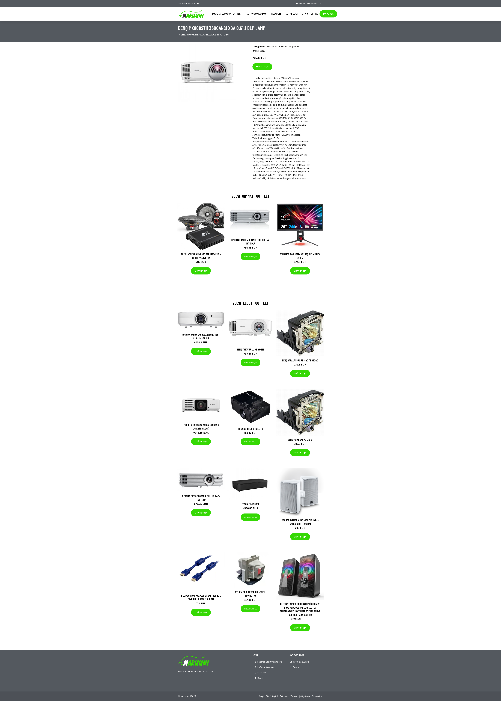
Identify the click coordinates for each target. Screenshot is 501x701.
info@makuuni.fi (314, 3)
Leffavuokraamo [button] (256, 13)
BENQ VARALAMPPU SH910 (300, 439)
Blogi (260, 678)
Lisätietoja (262, 66)
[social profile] (198, 3)
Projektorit (294, 46)
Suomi (302, 3)
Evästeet (284, 696)
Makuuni (276, 13)
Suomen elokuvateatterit (227, 13)
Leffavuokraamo (265, 667)
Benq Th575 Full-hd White (250, 349)
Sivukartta (317, 696)
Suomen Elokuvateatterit (269, 661)
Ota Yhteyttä (310, 13)
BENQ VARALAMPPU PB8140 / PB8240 (300, 360)
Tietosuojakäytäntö (300, 696)
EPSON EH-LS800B (251, 504)
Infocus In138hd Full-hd (250, 428)
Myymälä (328, 14)
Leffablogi (291, 13)
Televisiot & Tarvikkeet (276, 46)
